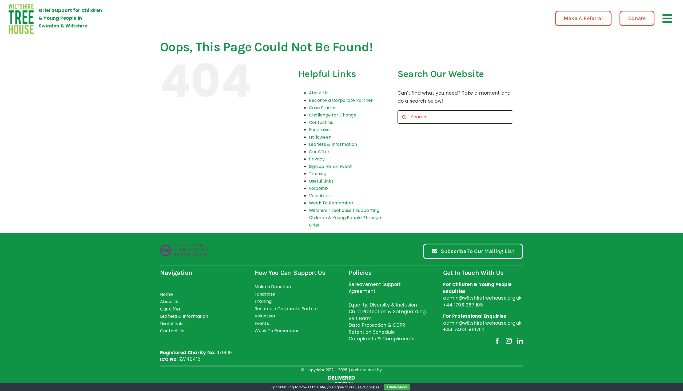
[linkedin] (520, 341)
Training (317, 174)
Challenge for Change (332, 115)
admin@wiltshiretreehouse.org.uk (482, 323)
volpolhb (318, 188)
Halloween (320, 137)
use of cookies (367, 387)
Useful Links (321, 181)
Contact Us (321, 122)
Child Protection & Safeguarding (387, 311)
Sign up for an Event (330, 166)
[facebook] (497, 341)
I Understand (397, 387)
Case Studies (322, 108)
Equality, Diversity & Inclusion (383, 305)
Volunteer (319, 196)
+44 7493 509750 (464, 329)
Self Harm (360, 318)
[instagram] (509, 341)
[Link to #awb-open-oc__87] (667, 18)
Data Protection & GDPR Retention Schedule (377, 328)
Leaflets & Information (333, 144)
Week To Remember (331, 203)
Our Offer (319, 152)
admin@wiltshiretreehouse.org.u (481, 298)
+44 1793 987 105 (463, 305)
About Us (318, 93)
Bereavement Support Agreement (375, 288)
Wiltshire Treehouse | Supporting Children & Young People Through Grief (345, 217)
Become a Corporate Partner (341, 100)
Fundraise (319, 130)
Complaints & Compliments (381, 339)
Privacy (317, 159)
